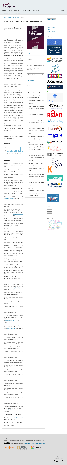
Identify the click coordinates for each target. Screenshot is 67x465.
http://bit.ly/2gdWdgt (18, 288)
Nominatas (17, 13)
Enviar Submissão (51, 19)
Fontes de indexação (36, 10)
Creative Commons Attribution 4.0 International (34, 443)
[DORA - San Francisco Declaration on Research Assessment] (35, 450)
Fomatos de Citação (31, 74)
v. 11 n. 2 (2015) (16, 17)
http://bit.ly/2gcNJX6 (18, 417)
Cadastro (58, 1)
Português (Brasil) (51, 27)
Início (5, 17)
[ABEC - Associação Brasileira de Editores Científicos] (22, 450)
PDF (29, 53)
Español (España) (51, 31)
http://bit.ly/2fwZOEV (9, 227)
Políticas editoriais (25, 10)
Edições (16, 10)
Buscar (62, 10)
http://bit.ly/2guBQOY (18, 214)
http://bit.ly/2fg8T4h (9, 198)
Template (10, 10)
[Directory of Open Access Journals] (9, 450)
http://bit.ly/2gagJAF (9, 320)
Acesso (63, 1)
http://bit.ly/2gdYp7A (11, 328)
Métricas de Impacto (8, 13)
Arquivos (10, 17)
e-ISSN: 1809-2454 (13, 438)
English (48, 29)
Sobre (3, 10)
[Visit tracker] (53, 201)
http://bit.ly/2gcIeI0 (9, 409)
